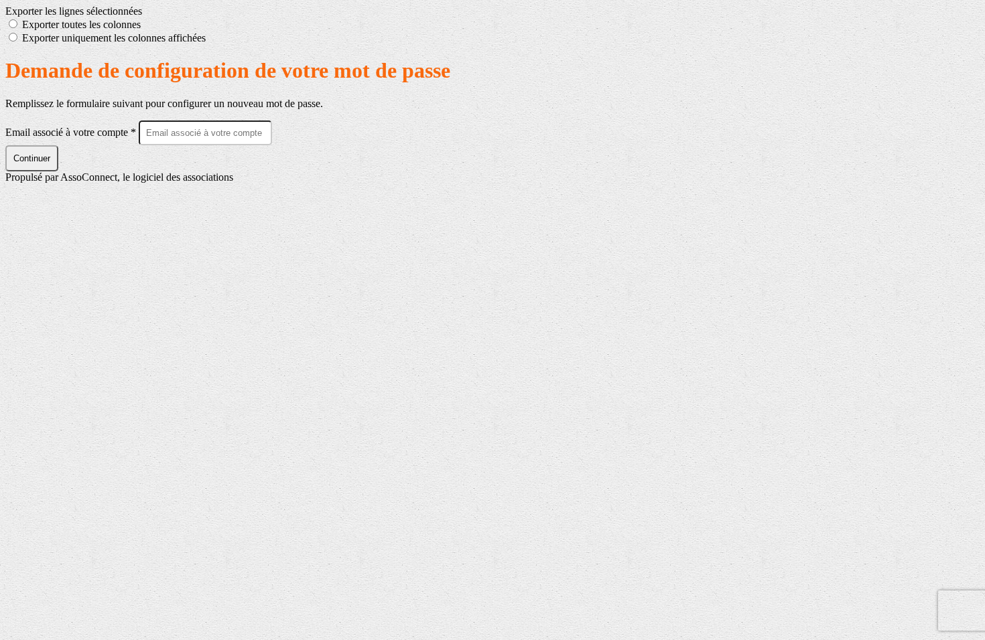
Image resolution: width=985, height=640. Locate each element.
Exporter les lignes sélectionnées (73, 11)
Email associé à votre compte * (72, 132)
